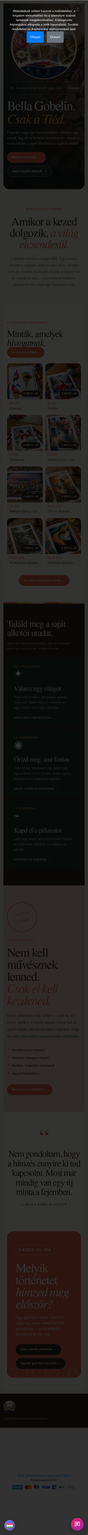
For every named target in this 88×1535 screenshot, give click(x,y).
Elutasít (55, 37)
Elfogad (35, 37)
